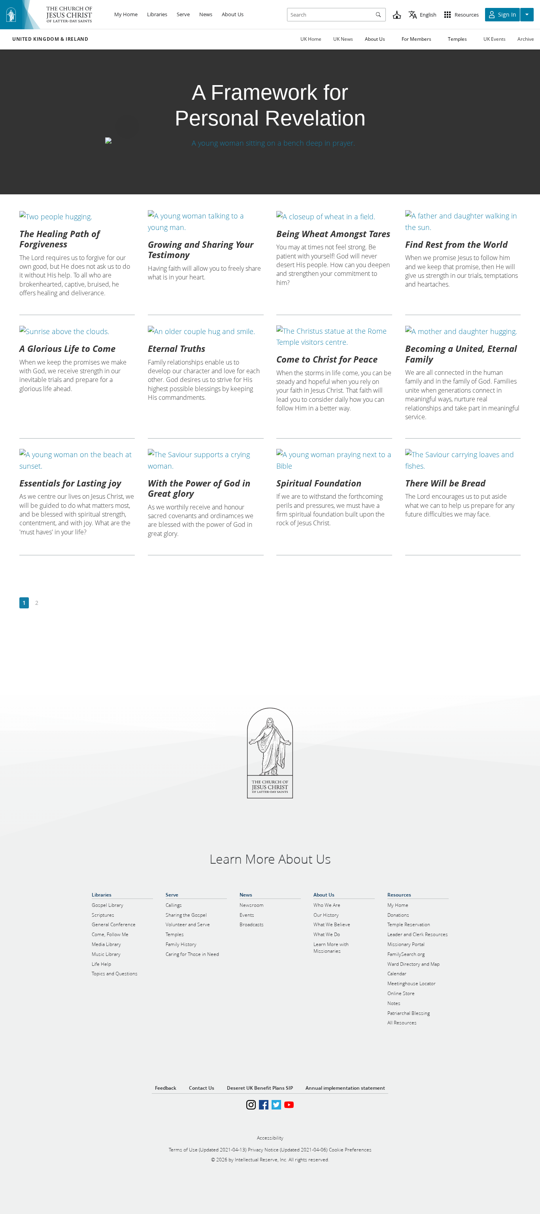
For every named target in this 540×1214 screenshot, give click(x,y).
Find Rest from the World (456, 244)
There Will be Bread (445, 483)
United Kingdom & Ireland (50, 39)
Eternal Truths (176, 348)
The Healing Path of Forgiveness (59, 239)
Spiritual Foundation (318, 483)
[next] (49, 603)
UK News (343, 39)
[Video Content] (270, 143)
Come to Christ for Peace (327, 359)
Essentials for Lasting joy (70, 483)
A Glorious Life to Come (67, 348)
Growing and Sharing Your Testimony (200, 249)
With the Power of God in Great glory (199, 488)
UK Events (494, 39)
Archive (525, 39)
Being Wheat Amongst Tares (333, 233)
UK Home (310, 39)
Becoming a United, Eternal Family (461, 353)
